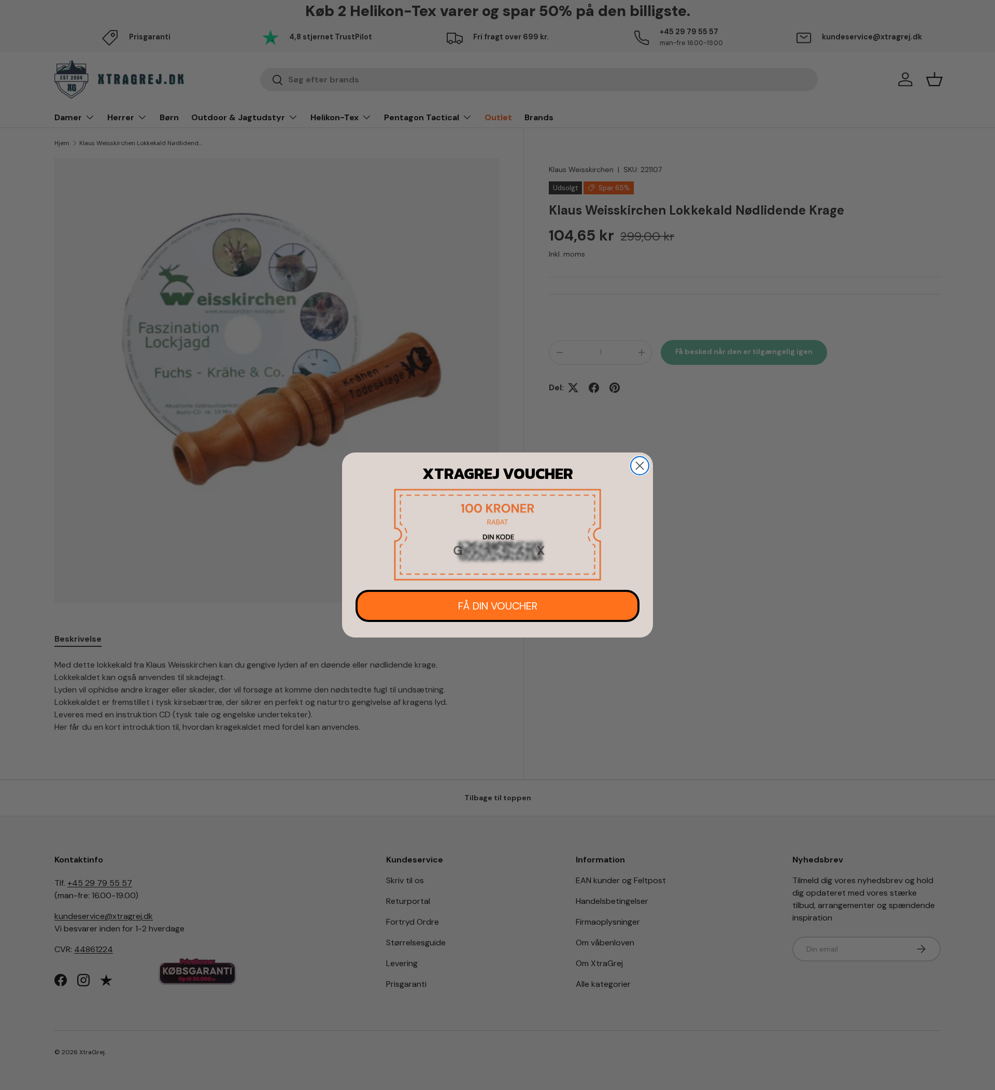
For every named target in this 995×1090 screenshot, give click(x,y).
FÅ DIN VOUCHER (497, 606)
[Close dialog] (640, 466)
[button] (497, 534)
